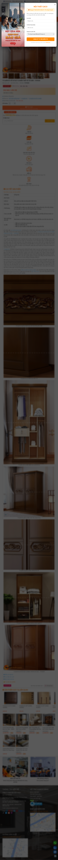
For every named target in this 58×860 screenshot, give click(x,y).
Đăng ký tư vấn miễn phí (40, 39)
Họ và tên (29, 18)
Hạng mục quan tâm (31, 31)
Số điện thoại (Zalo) (31, 24)
